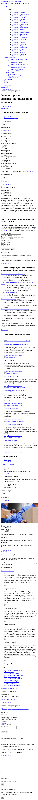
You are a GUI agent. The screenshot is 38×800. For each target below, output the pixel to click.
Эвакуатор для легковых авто (17, 59)
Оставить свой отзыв (7, 571)
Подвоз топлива (13, 77)
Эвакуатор (4, 3)
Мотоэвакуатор (13, 61)
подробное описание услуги (13, 355)
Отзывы (7, 82)
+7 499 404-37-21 (6, 89)
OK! (2, 784)
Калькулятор (8, 79)
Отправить (4, 731)
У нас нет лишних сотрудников (10, 299)
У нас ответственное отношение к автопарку (15, 309)
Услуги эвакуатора (10, 57)
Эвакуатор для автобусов (16, 66)
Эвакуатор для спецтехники (17, 67)
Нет (8, 242)
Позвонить (4, 87)
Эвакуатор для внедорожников (18, 64)
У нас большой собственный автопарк (13, 274)
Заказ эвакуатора (6, 86)
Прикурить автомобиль (15, 76)
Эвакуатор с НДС (13, 71)
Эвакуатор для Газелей (15, 62)
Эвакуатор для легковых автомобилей (16, 344)
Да (4, 242)
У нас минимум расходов (9, 292)
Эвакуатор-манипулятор (15, 69)
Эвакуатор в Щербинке (19, 56)
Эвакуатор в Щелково (19, 54)
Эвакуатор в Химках (18, 52)
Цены (6, 81)
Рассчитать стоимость (7, 249)
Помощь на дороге (10, 72)
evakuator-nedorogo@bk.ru (9, 699)
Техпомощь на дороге (15, 74)
